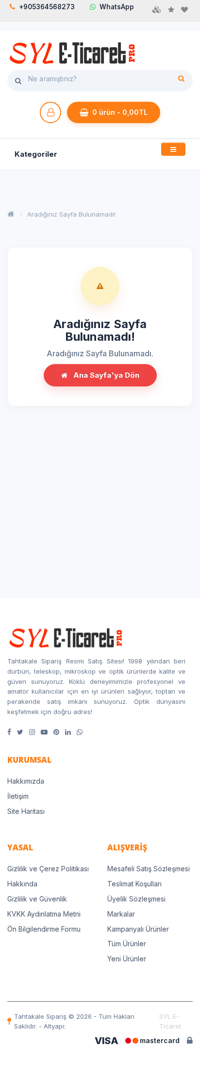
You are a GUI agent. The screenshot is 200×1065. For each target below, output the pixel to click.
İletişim (18, 796)
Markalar (121, 914)
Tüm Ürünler (126, 943)
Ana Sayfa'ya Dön (105, 375)
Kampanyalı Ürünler (138, 929)
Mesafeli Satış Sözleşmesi (148, 868)
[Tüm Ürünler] (156, 10)
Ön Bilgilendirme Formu (44, 929)
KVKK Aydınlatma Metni (44, 914)
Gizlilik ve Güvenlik (37, 899)
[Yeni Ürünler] (171, 10)
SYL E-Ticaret (170, 1021)
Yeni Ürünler (126, 959)
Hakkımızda (25, 781)
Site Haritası (26, 811)
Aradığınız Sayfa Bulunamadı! (71, 214)
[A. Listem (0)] (184, 10)
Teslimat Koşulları (134, 884)
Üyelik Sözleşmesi (136, 899)
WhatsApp (117, 7)
